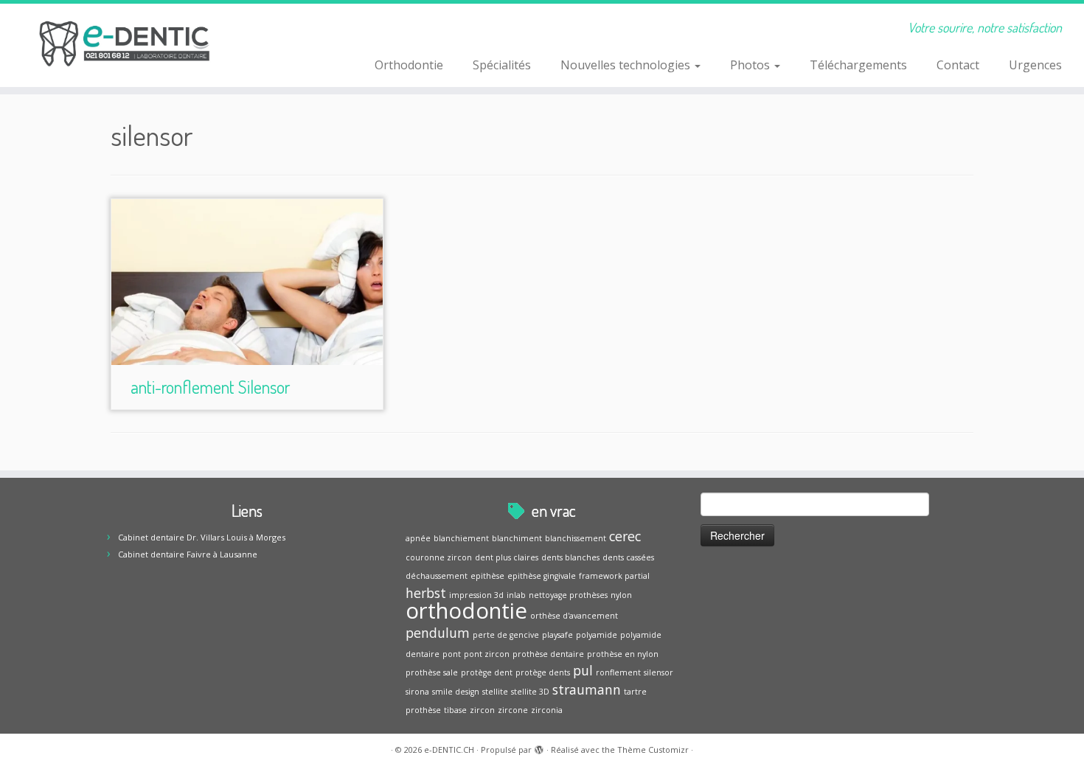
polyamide (596, 635)
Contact (958, 65)
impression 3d (476, 595)
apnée (418, 538)
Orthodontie (409, 65)
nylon (621, 595)
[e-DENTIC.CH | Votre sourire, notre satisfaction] (125, 44)
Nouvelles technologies (626, 65)
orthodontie (466, 610)
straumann (586, 689)
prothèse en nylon (623, 654)
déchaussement (437, 576)
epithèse (487, 576)
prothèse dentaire (548, 654)
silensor (658, 672)
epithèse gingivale (541, 576)
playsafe (557, 635)
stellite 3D (530, 691)
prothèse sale (432, 672)
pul (583, 670)
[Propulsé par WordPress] (539, 747)
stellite (495, 691)
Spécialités (502, 65)
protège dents (542, 672)
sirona (417, 691)
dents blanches (570, 557)
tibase (455, 710)
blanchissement (575, 538)
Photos (751, 65)
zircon (482, 710)
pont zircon (487, 654)
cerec (625, 536)
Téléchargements (858, 65)
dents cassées (628, 557)
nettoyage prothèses (568, 595)
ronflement (618, 672)
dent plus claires (506, 557)
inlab (516, 595)
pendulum (438, 632)
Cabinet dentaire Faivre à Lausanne (187, 554)
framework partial (614, 576)
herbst (426, 593)
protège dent (487, 672)
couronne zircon (439, 557)
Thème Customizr (653, 749)
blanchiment (517, 538)
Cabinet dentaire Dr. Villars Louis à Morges (201, 537)
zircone (513, 710)
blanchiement (461, 538)
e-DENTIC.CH (449, 749)
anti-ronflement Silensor (210, 386)
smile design (455, 691)
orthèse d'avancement (574, 616)
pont (451, 654)
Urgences (1035, 65)
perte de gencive (506, 635)
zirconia (547, 710)
